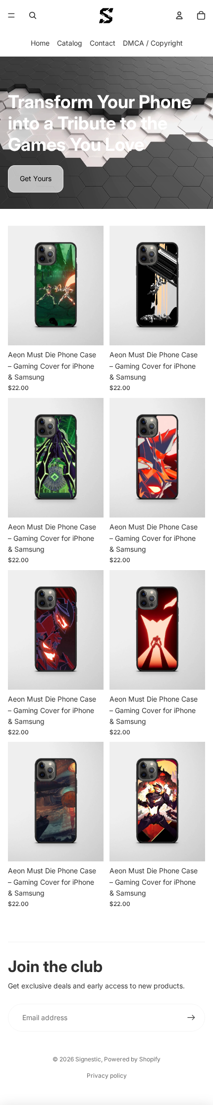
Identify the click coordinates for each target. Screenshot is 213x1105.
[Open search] (33, 15)
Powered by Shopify (132, 1059)
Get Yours (36, 178)
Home (40, 43)
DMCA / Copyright (153, 43)
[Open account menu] (179, 15)
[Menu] (11, 15)
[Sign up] (191, 1017)
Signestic (88, 1059)
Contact (102, 43)
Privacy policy (107, 1075)
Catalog (69, 43)
